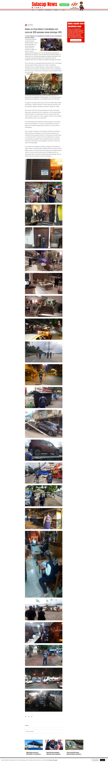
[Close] (106, 760)
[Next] (82, 16)
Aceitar (102, 760)
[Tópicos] (32, 7)
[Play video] (43, 84)
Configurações (95, 760)
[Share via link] (31, 716)
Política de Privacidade (52, 760)
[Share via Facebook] (25, 716)
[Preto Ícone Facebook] (34, 7)
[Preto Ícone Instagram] (40, 7)
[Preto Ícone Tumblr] (42, 7)
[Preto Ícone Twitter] (36, 7)
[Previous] (25, 16)
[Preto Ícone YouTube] (38, 7)
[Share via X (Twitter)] (28, 716)
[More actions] (61, 25)
